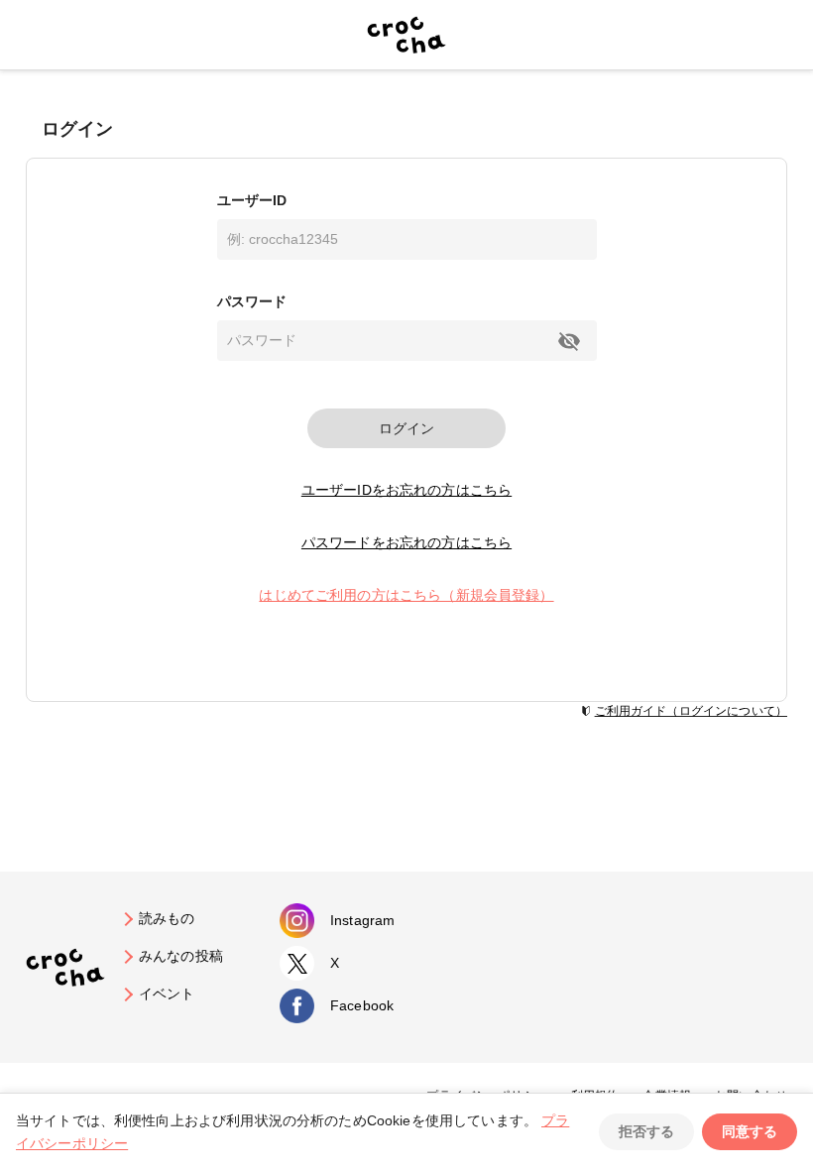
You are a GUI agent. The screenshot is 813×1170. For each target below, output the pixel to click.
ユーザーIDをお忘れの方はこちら (406, 490)
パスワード (252, 301)
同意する (749, 1131)
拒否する (646, 1131)
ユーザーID (252, 200)
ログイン (406, 428)
